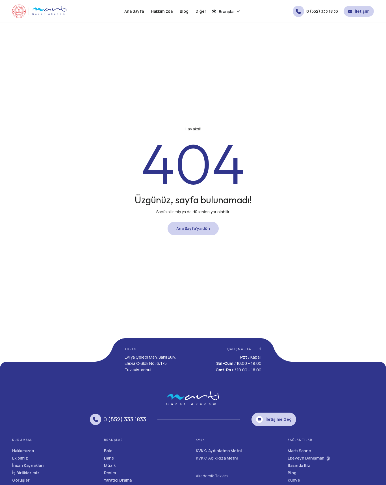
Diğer (201, 11)
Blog (184, 11)
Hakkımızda (162, 11)
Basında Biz (299, 465)
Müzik (110, 465)
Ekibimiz (20, 458)
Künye (294, 480)
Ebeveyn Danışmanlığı (309, 458)
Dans (109, 458)
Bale (108, 450)
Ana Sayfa (134, 11)
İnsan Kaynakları (28, 465)
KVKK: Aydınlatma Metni (219, 450)
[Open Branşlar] (238, 11)
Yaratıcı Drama (118, 480)
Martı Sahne (299, 450)
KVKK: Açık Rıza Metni (217, 458)
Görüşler (21, 480)
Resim (110, 472)
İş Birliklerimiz (26, 472)
